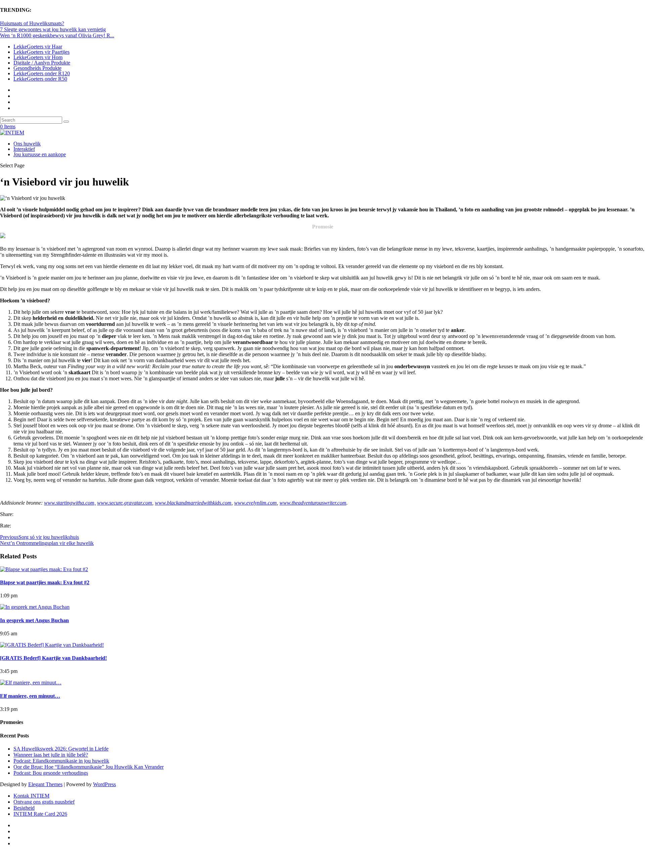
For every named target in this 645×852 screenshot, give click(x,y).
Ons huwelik (27, 143)
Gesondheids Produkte (37, 68)
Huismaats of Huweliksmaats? (32, 23)
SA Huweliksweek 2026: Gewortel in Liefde (61, 749)
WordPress (104, 784)
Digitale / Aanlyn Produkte (41, 63)
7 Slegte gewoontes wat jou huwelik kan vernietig (53, 29)
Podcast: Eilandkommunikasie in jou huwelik (61, 761)
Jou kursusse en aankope (39, 154)
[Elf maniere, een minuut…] (30, 682)
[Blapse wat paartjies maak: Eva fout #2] (44, 569)
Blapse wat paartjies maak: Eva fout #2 (44, 582)
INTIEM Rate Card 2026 (40, 814)
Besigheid (24, 808)
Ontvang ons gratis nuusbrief (44, 802)
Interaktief (24, 149)
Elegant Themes (45, 784)
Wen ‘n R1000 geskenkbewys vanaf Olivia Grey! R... (57, 35)
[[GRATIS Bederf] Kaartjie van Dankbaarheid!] (52, 645)
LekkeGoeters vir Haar (37, 46)
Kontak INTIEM (31, 796)
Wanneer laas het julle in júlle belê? (50, 755)
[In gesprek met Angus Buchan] (35, 607)
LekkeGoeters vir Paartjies (41, 52)
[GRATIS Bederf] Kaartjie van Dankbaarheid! (53, 658)
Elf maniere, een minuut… (30, 696)
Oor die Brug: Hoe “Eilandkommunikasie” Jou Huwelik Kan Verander (88, 767)
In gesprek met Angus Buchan (34, 620)
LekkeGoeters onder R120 (41, 73)
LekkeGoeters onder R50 (40, 79)
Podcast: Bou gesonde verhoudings (50, 773)
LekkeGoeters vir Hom (37, 57)
